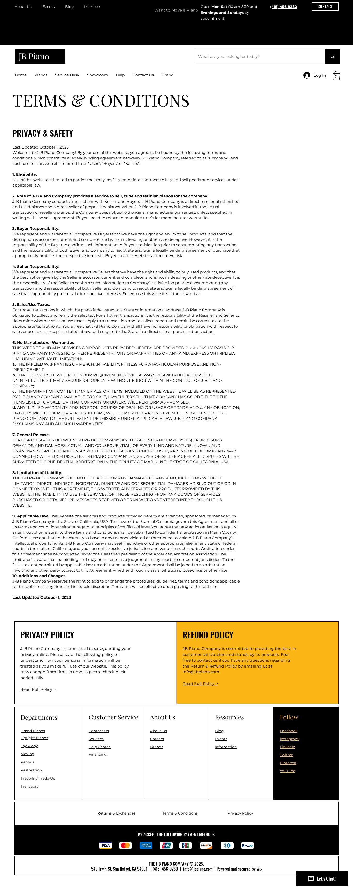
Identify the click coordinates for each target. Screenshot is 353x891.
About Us (23, 6)
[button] (176, 6)
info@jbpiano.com (201, 671)
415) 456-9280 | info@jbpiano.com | (185, 869)
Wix (259, 869)
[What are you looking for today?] (332, 56)
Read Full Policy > (200, 683)
